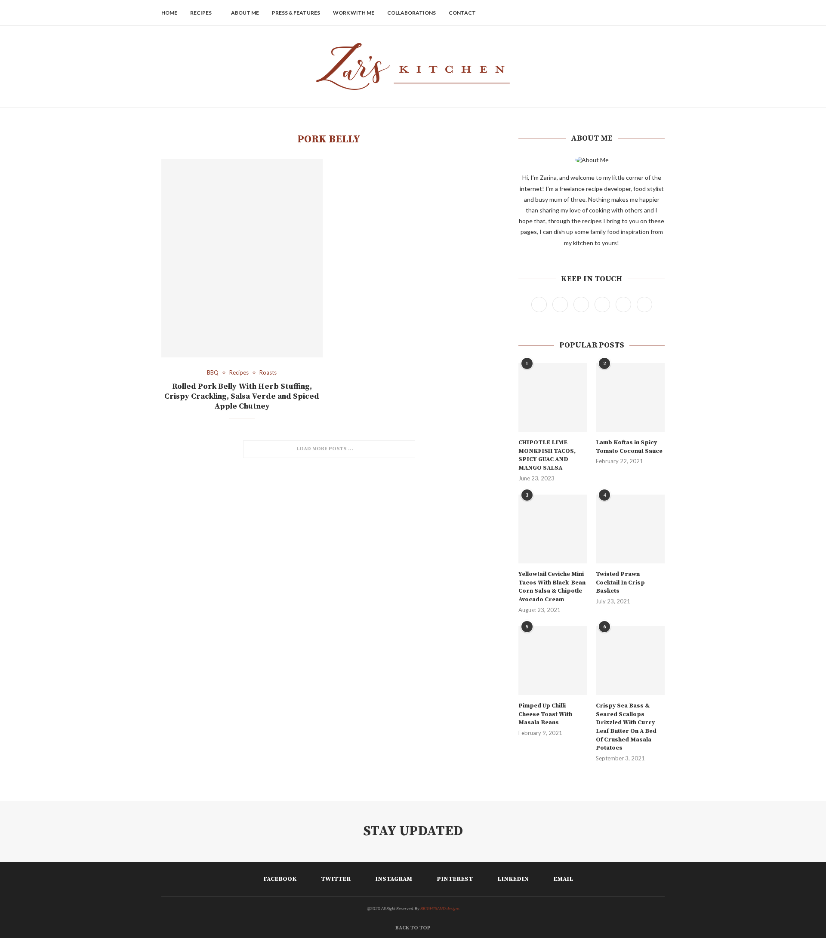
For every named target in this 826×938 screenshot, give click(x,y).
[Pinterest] (630, 12)
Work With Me (353, 12)
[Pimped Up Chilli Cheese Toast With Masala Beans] (552, 660)
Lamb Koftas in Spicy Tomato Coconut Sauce (629, 447)
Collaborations (411, 12)
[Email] (648, 12)
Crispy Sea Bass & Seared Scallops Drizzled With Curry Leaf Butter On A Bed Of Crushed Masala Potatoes (626, 727)
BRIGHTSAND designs (439, 908)
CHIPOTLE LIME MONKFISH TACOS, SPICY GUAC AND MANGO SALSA (547, 455)
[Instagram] (621, 12)
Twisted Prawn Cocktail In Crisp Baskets (620, 582)
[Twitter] (612, 12)
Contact (462, 12)
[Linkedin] (639, 12)
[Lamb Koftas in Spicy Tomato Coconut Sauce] (630, 397)
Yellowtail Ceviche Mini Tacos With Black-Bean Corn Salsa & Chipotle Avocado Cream (552, 586)
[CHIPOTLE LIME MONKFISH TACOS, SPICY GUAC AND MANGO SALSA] (552, 397)
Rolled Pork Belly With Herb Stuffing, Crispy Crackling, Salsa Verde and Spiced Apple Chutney (241, 396)
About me (245, 12)
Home (169, 12)
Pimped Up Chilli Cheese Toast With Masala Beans (545, 714)
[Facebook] (603, 12)
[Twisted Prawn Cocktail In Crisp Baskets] (630, 529)
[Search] (660, 12)
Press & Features (296, 12)
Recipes (201, 12)
